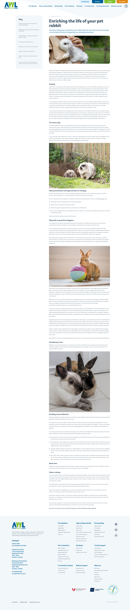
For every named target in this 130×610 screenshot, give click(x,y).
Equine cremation (62, 554)
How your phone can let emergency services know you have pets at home (28, 63)
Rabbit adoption (61, 530)
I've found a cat (61, 570)
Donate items (79, 530)
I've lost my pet (89, 6)
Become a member (98, 579)
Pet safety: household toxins (26, 42)
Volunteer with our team (81, 538)
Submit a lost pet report (99, 550)
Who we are (96, 568)
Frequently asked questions (64, 532)
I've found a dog (61, 572)
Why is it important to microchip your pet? (28, 56)
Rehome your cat (80, 568)
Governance (97, 581)
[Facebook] (116, 524)
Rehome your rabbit (80, 572)
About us (97, 565)
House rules (97, 534)
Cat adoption (61, 525)
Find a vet (60, 534)
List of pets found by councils (100, 554)
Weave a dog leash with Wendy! (27, 51)
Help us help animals (45, 6)
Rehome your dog (80, 570)
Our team (96, 572)
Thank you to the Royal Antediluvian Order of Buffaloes (28, 24)
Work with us (97, 576)
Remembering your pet (63, 550)
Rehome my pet (81, 565)
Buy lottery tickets (80, 536)
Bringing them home (62, 552)
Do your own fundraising (81, 534)
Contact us (96, 574)
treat (67, 450)
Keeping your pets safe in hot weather (28, 46)
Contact (15, 540)
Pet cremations (69, 6)
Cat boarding (97, 528)
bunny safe (101, 199)
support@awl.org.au (34, 602)
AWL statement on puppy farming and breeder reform (28, 36)
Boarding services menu (99, 532)
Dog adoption (61, 528)
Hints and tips (97, 548)
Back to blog (55, 16)
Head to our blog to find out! (89, 508)
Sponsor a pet (79, 528)
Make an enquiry (98, 525)
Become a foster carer (81, 540)
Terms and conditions (99, 536)
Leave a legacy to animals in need (83, 532)
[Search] (116, 535)
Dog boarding (97, 530)
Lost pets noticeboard (99, 556)
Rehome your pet (116, 6)
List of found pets (98, 552)
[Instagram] (116, 530)
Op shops (79, 6)
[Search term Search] (126, 6)
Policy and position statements (101, 570)
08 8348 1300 (17, 571)
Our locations (79, 548)
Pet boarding (58, 6)
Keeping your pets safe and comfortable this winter (29, 30)
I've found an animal (102, 6)
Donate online (79, 525)
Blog (21, 19)
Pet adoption (33, 6)
